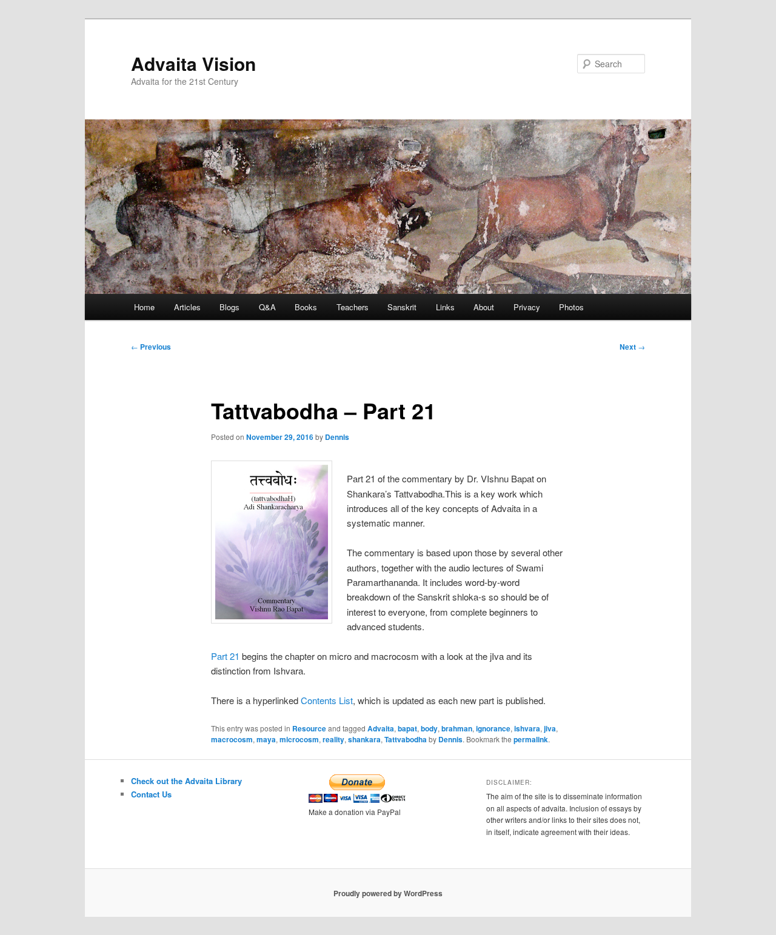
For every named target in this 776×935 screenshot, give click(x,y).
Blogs (229, 307)
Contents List (327, 700)
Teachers (352, 307)
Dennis (337, 436)
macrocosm (232, 739)
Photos (571, 307)
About (483, 307)
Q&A (267, 307)
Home (144, 307)
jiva (550, 728)
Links (445, 307)
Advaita (380, 728)
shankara (364, 739)
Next (632, 346)
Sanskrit (401, 307)
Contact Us (151, 794)
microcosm (299, 739)
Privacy (526, 307)
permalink (530, 739)
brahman (456, 728)
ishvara (527, 728)
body (429, 728)
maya (266, 739)
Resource (309, 728)
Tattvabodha (405, 739)
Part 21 (225, 656)
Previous (151, 346)
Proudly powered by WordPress (388, 893)
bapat (407, 728)
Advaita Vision (193, 63)
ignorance (493, 728)
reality (333, 739)
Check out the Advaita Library (186, 781)
